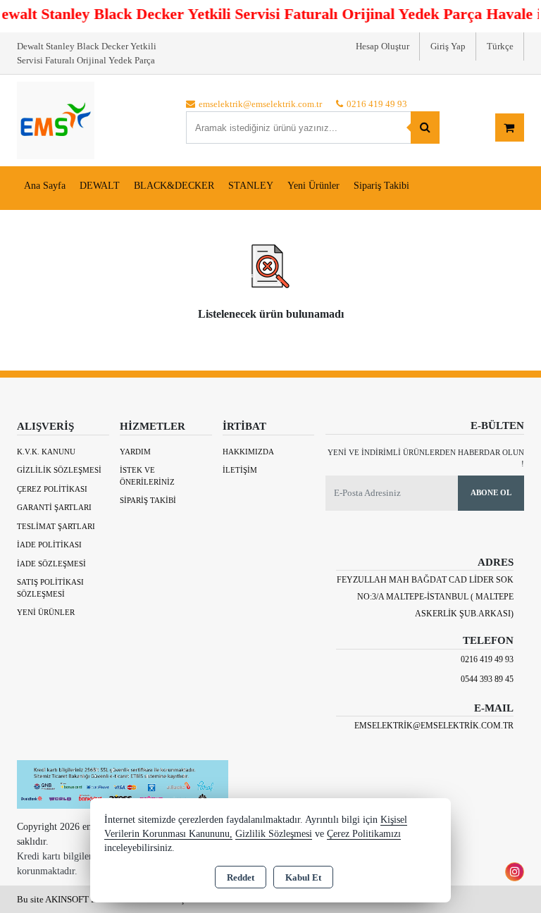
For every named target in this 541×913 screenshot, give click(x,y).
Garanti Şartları (54, 507)
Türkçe (500, 46)
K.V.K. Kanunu (46, 451)
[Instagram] (514, 871)
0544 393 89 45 (487, 679)
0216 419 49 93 (487, 659)
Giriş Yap (448, 46)
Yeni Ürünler (46, 612)
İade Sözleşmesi (51, 563)
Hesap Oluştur (382, 46)
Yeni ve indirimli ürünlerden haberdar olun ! (426, 458)
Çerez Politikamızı (364, 833)
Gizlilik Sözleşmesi (59, 470)
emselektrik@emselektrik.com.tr (434, 726)
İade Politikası (49, 544)
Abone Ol (491, 492)
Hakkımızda (248, 451)
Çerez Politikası (52, 489)
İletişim (240, 470)
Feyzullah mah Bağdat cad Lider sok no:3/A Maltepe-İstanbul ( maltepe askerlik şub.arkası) (425, 597)
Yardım (135, 451)
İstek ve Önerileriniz (147, 476)
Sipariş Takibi (381, 185)
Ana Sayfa (45, 185)
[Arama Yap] (425, 127)
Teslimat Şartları (56, 526)
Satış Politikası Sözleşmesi (50, 588)
